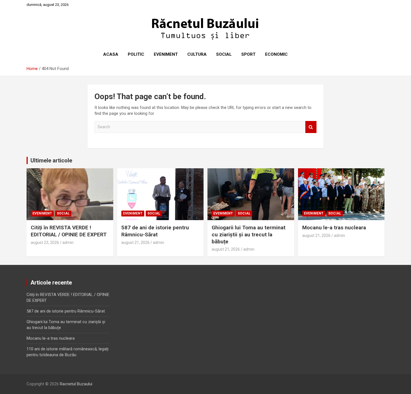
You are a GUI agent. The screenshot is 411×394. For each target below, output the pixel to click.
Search (310, 127)
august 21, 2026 (135, 242)
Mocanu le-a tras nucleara (334, 227)
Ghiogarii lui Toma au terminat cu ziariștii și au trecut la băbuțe (248, 234)
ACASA (110, 54)
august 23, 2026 (45, 242)
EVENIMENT (166, 54)
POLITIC (136, 54)
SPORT (248, 54)
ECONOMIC (276, 54)
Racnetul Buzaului (76, 383)
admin (68, 242)
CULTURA (197, 54)
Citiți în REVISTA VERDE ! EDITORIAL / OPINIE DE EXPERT (69, 231)
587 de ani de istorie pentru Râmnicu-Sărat (155, 231)
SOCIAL (224, 54)
